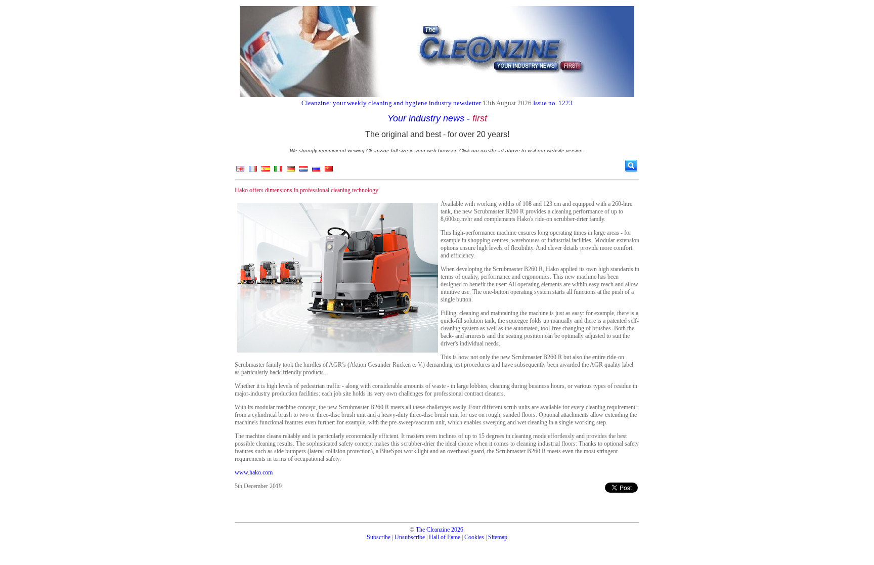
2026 (457, 529)
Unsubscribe (410, 537)
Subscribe (378, 537)
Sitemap (497, 537)
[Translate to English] (240, 171)
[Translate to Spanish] (265, 171)
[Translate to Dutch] (303, 171)
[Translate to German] (290, 171)
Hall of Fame (444, 537)
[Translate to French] (252, 171)
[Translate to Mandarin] (328, 171)
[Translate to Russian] (316, 171)
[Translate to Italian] (278, 171)
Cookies (474, 537)
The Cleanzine (433, 529)
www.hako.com (254, 472)
